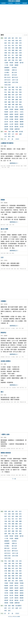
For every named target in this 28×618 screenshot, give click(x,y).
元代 (5, 136)
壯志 (10, 253)
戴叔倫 (16, 126)
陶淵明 (6, 112)
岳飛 (20, 99)
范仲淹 (6, 119)
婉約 (20, 57)
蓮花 (7, 224)
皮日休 (6, 121)
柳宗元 (16, 112)
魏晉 (16, 131)
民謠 (13, 60)
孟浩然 (11, 112)
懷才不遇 (22, 387)
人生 (25, 387)
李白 (5, 87)
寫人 (13, 55)
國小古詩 (14, 72)
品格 (10, 224)
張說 (9, 107)
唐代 (9, 134)
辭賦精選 (3, 328)
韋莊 (20, 97)
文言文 (17, 139)
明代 (9, 136)
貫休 (20, 94)
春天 (13, 38)
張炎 (13, 107)
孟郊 (16, 94)
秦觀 (9, 104)
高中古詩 (14, 75)
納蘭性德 (17, 129)
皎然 (13, 94)
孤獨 (23, 475)
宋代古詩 (9, 616)
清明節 (16, 62)
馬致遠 (16, 121)
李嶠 (13, 104)
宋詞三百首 (7, 85)
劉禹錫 (16, 109)
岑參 (16, 89)
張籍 (5, 94)
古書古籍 (24, 3)
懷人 (5, 167)
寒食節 (11, 62)
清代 (13, 136)
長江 (16, 45)
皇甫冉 (6, 124)
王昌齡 (6, 117)
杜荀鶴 (11, 119)
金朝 (20, 134)
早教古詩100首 (23, 268)
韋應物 (11, 114)
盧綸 (16, 99)
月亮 (20, 43)
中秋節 (11, 65)
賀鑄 (5, 107)
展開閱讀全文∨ (14, 163)
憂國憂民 (6, 67)
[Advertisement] (14, 18)
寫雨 (9, 40)
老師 (16, 55)
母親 (20, 55)
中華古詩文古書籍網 (14, 1)
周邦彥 (16, 119)
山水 (5, 45)
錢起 (9, 102)
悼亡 (9, 55)
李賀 (20, 92)
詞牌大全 (14, 70)
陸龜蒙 (11, 117)
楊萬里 (16, 117)
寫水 (13, 45)
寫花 (20, 40)
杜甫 (9, 87)
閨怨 (5, 55)
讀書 (13, 57)
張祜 (13, 97)
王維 (16, 87)
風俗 (15, 268)
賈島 (9, 92)
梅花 (5, 43)
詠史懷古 (14, 67)
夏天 (16, 38)
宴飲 (17, 356)
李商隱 (21, 109)
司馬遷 (11, 129)
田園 (16, 48)
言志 (23, 448)
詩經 (9, 60)
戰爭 (9, 57)
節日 (16, 60)
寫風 (16, 40)
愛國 (13, 50)
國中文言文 (15, 77)
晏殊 (13, 99)
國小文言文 (7, 77)
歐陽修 (6, 114)
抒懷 (13, 224)
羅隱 (9, 97)
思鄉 (5, 53)
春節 (20, 60)
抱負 (18, 268)
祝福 (8, 167)
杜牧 (20, 87)
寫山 (9, 45)
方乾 (5, 104)
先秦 (9, 131)
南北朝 (21, 131)
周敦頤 (6, 129)
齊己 (5, 92)
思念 (9, 53)
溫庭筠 (21, 114)
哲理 (20, 53)
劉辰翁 (16, 124)
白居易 (21, 107)
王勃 (5, 99)
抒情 (9, 50)
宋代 (2, 146)
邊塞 (20, 48)
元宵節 (6, 62)
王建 (16, 97)
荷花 (9, 43)
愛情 (13, 53)
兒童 (5, 48)
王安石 (21, 112)
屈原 (5, 102)
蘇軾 (13, 87)
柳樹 (16, 43)
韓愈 (20, 89)
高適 (20, 102)
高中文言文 (7, 80)
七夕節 (6, 65)
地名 (5, 50)
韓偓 (13, 102)
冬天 (5, 40)
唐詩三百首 (7, 82)
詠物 (9, 38)
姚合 (9, 99)
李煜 (13, 89)
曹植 (9, 94)
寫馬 (13, 48)
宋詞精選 (6, 70)
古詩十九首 (15, 80)
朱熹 (16, 102)
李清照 (11, 109)
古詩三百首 (15, 82)
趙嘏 (16, 104)
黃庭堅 (21, 124)
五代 (13, 134)
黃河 (20, 45)
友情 (5, 57)
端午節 (21, 62)
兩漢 (13, 131)
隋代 (5, 134)
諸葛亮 (21, 117)
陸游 (5, 89)
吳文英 (11, 121)
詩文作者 (17, 3)
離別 (16, 50)
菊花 (13, 43)
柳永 (16, 92)
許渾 (5, 97)
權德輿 (21, 121)
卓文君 (21, 126)
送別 (20, 50)
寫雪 (13, 40)
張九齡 (11, 126)
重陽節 (16, 65)
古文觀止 (6, 72)
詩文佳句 (10, 3)
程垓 (16, 107)
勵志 (16, 53)
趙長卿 (6, 126)
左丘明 (11, 124)
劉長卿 (16, 114)
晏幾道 (21, 119)
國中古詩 (6, 75)
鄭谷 (20, 104)
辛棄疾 (6, 109)
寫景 (5, 38)
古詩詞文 (3, 3)
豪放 (5, 60)
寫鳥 (9, 48)
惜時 (16, 57)
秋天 (20, 38)
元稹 (9, 89)
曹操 (13, 92)
